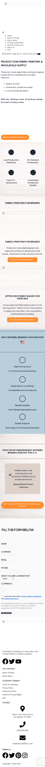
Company (6, 552)
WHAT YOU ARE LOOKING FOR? (15, 576)
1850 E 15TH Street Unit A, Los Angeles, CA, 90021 (22, 715)
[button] (2, 478)
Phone (4, 568)
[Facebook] (5, 755)
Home (9, 36)
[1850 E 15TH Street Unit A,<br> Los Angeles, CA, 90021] (23, 709)
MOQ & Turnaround (15, 45)
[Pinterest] (18, 755)
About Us (11, 47)
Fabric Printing (13, 38)
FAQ (8, 50)
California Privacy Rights (12, 694)
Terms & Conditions (10, 684)
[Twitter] (12, 755)
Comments (6, 583)
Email (4, 560)
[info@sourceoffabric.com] (23, 738)
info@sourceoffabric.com (22, 743)
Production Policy (12, 599)
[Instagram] (25, 755)
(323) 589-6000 (22, 730)
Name (3, 543)
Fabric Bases (12, 40)
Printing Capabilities (15, 42)
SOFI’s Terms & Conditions (32, 596)
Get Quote (6, 613)
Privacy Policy (7, 688)
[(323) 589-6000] (23, 724)
